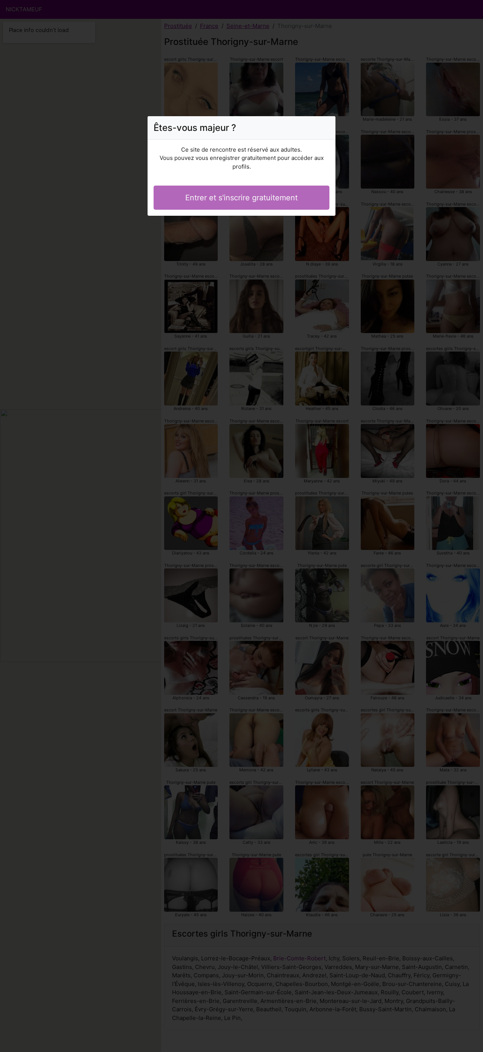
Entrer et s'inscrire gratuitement (241, 197)
